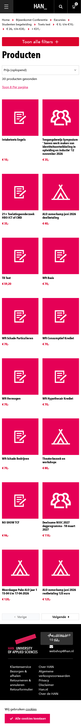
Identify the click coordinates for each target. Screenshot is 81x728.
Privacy (44, 680)
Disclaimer (46, 685)
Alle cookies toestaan (30, 718)
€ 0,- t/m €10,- (65, 24)
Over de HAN (48, 694)
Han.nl (43, 689)
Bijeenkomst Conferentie (31, 20)
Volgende (59, 617)
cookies (31, 709)
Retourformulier (21, 689)
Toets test (44, 24)
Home (6, 20)
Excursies (59, 20)
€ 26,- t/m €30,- (16, 29)
